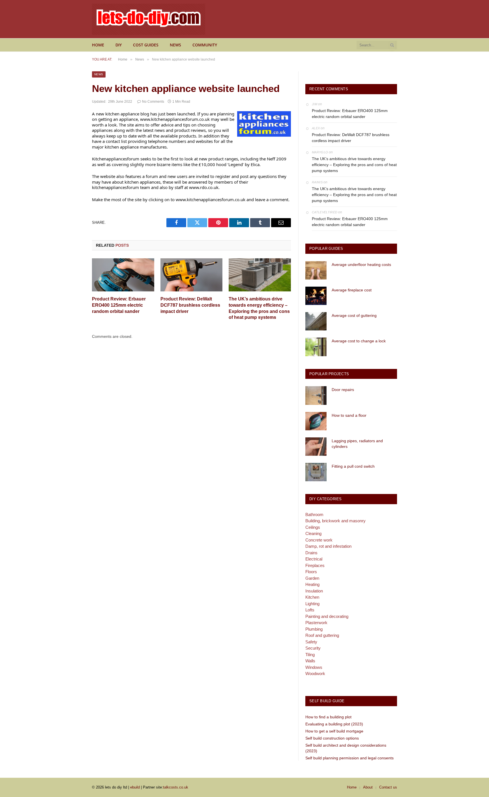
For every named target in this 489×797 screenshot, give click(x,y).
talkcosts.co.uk (175, 787)
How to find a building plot (328, 717)
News (175, 45)
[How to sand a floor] (316, 421)
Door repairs (343, 389)
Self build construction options (332, 738)
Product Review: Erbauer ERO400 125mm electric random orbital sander (119, 305)
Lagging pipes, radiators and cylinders (357, 444)
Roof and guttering (322, 635)
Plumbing (314, 629)
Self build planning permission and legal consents (349, 758)
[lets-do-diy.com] (148, 19)
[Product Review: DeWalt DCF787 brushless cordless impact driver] (191, 274)
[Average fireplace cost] (316, 296)
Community (204, 45)
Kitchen (312, 597)
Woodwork (315, 673)
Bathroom (314, 514)
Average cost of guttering (354, 315)
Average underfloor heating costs (361, 264)
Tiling (310, 654)
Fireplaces (315, 565)
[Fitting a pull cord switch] (316, 472)
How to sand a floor (349, 415)
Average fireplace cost (352, 290)
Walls (310, 660)
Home (98, 45)
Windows (313, 667)
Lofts (309, 609)
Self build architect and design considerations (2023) (345, 748)
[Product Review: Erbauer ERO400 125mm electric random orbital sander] (123, 274)
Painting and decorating (326, 616)
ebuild (135, 787)
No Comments (153, 102)
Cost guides (145, 45)
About (368, 787)
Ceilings (312, 527)
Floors (311, 571)
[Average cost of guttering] (316, 321)
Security (313, 648)
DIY (118, 45)
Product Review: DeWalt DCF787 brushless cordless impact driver (190, 305)
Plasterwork (316, 622)
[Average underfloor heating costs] (316, 270)
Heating (312, 584)
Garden (312, 578)
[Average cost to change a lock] (316, 347)
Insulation (314, 590)
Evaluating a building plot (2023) (334, 724)
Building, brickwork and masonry (335, 520)
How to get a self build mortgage (334, 731)
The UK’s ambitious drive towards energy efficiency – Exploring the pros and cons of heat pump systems (259, 308)
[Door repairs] (316, 395)
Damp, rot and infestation (328, 546)
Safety (311, 641)
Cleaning (313, 533)
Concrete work (319, 540)
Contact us (388, 787)
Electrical (313, 559)
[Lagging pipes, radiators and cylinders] (316, 446)
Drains (311, 552)
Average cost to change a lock (359, 341)
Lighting (312, 603)
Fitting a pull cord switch (353, 466)
